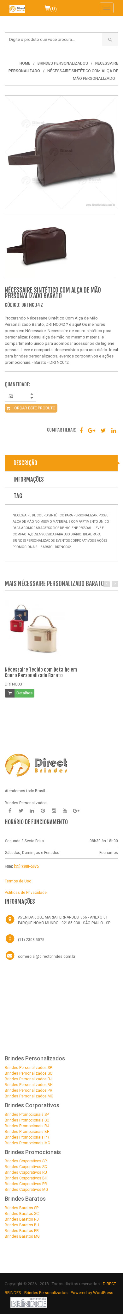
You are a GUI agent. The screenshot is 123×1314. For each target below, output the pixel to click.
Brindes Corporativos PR (26, 1184)
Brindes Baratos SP (21, 1208)
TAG (18, 495)
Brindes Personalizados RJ (28, 1079)
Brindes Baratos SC (22, 1213)
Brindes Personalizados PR (28, 1090)
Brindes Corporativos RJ (26, 1172)
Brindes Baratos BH (22, 1225)
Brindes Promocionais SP (27, 1114)
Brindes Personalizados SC (28, 1073)
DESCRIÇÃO (25, 462)
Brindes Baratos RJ (22, 1219)
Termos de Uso (18, 881)
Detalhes (24, 693)
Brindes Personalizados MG (29, 1096)
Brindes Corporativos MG (26, 1189)
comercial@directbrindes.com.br (46, 956)
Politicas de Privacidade (26, 892)
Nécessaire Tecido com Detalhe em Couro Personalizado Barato (41, 672)
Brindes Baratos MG (22, 1236)
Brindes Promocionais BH (27, 1131)
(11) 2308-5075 (26, 866)
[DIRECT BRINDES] (36, 764)
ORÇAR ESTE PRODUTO (34, 408)
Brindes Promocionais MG (27, 1143)
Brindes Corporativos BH (26, 1178)
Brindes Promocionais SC (27, 1120)
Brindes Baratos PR (22, 1231)
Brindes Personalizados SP (28, 1067)
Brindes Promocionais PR (27, 1137)
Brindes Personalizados (46, 1292)
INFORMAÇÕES (29, 479)
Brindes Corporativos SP (26, 1161)
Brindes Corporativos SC (26, 1167)
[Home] (17, 8)
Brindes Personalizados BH (29, 1085)
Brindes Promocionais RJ (27, 1126)
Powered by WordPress (92, 1292)
